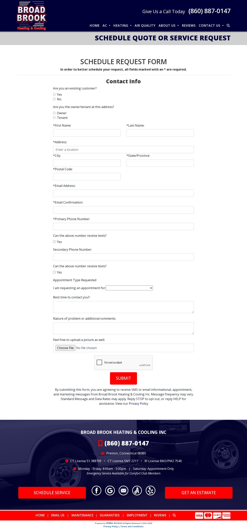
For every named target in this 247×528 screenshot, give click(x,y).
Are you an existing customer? (75, 88)
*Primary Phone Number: (71, 219)
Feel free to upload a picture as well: (79, 340)
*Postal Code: (63, 169)
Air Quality (145, 25)
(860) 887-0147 (210, 11)
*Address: (60, 142)
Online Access (114, 523)
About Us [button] (168, 25)
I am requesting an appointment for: (79, 288)
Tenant (62, 118)
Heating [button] (121, 25)
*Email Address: (64, 186)
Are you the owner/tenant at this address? (83, 107)
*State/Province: (138, 155)
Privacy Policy (138, 403)
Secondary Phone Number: (72, 249)
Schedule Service (52, 492)
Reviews (189, 25)
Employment (137, 515)
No (59, 99)
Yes (59, 94)
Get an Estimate (199, 492)
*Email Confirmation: (68, 202)
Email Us (57, 515)
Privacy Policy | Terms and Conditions (123, 526)
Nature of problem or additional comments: (84, 318)
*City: (57, 155)
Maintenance (82, 515)
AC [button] (105, 25)
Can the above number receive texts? (80, 235)
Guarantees (110, 515)
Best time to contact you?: (71, 297)
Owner (62, 113)
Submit (123, 378)
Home (95, 25)
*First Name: (62, 125)
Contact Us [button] (210, 25)
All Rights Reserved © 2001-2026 (137, 523)
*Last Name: (135, 125)
